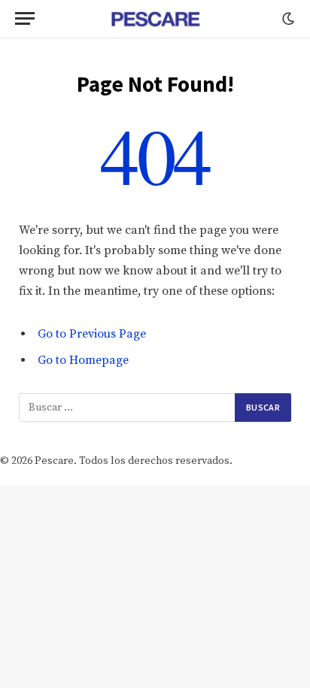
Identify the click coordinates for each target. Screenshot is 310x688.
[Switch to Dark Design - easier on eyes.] (286, 19)
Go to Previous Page (92, 333)
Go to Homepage (83, 360)
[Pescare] (155, 19)
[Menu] (25, 18)
